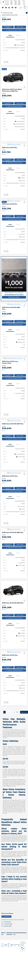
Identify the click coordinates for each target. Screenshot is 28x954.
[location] (3, 2)
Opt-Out (19, 945)
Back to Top (24, 712)
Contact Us (7, 916)
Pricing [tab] (18, 35)
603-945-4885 (16, 3)
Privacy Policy (5, 945)
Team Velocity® (23, 943)
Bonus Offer (20, 26)
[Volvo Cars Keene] (10, 7)
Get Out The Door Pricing (15, 30)
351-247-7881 (11, 3)
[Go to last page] (17, 712)
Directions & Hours (10, 933)
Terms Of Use (9, 945)
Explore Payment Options (8, 27)
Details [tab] (10, 35)
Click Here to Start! (14, 297)
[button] (24, 87)
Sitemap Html (12, 945)
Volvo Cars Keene (2, 945)
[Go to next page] (14, 712)
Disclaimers (23, 932)
